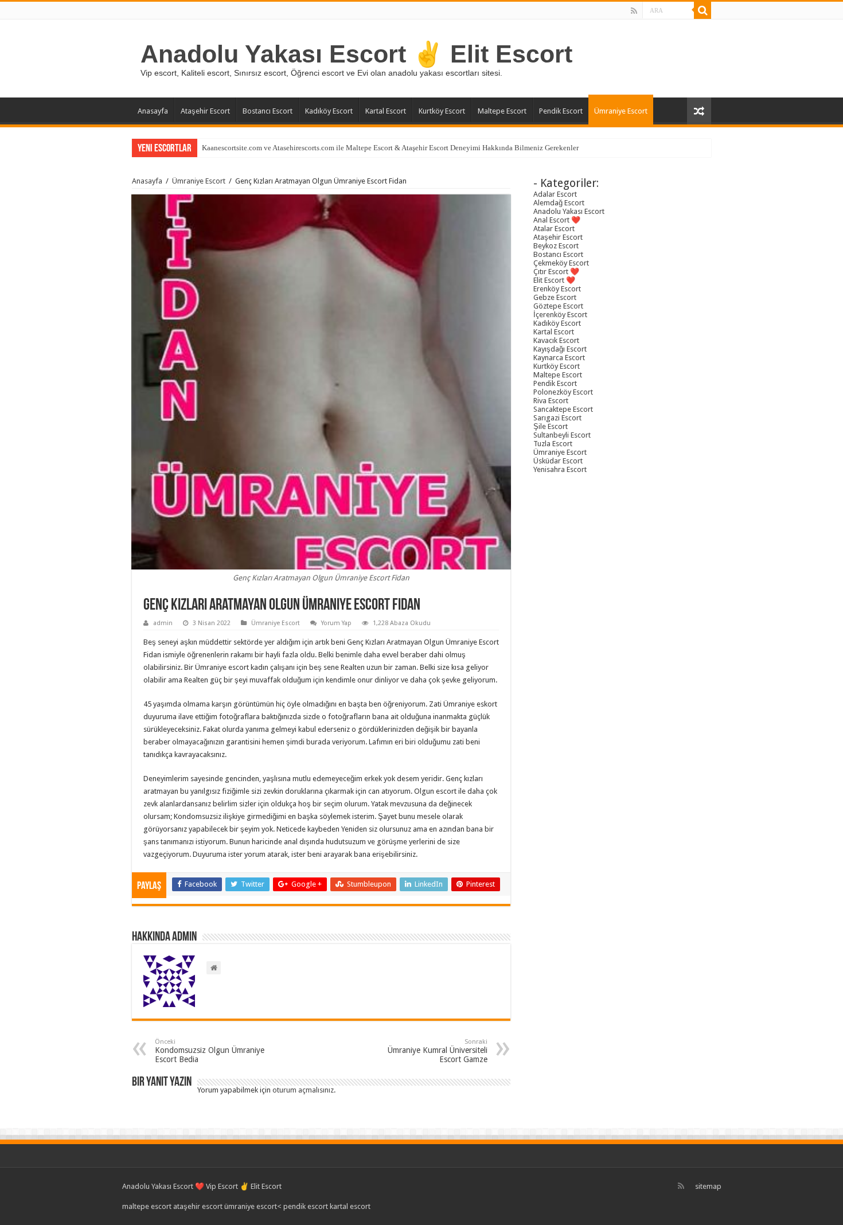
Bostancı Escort (267, 111)
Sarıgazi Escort (557, 417)
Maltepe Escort (502, 111)
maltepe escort (146, 1206)
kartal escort (350, 1206)
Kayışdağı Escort (560, 349)
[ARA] (702, 10)
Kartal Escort (385, 111)
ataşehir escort (198, 1206)
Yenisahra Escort (560, 469)
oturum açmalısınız (303, 1090)
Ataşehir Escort (205, 111)
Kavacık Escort (556, 340)
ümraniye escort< (253, 1206)
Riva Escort (550, 400)
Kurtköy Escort (442, 111)
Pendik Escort (561, 111)
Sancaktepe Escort (563, 409)
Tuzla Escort (552, 443)
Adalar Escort (555, 194)
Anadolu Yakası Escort (568, 211)
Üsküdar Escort (558, 461)
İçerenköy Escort (560, 314)
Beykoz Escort (556, 245)
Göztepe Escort (558, 306)
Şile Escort (550, 426)
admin (163, 623)
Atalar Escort (554, 228)
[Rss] (634, 11)
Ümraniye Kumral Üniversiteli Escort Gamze (437, 1051)
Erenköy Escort (557, 288)
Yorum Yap (336, 623)
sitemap (708, 1186)
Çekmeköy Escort (561, 263)
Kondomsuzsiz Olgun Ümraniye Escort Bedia (209, 1051)
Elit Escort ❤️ (554, 280)
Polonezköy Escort (563, 392)
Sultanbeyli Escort (562, 435)
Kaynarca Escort (559, 357)
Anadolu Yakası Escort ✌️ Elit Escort (356, 54)
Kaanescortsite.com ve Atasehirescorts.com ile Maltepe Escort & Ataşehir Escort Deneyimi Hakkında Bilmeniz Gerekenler (390, 147)
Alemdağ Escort (558, 202)
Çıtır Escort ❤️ (556, 271)
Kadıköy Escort (329, 111)
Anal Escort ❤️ (556, 220)
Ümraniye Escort (620, 111)
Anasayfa (153, 111)
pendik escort (305, 1206)
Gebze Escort (554, 297)
